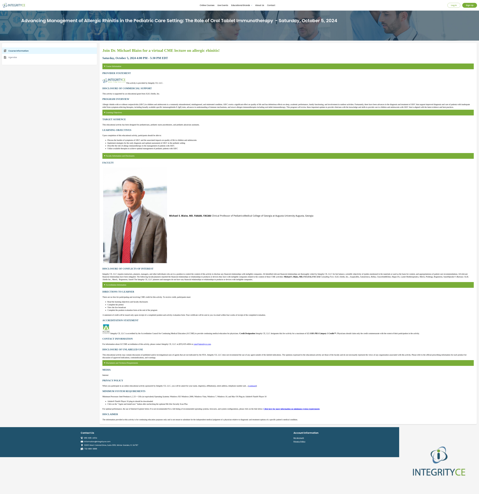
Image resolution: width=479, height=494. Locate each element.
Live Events (222, 5)
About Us (259, 5)
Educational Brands (240, 5)
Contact (271, 5)
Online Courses (207, 5)
